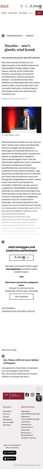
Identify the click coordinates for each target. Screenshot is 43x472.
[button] (4, 6)
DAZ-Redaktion (8, 308)
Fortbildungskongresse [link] (14, 36)
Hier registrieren (13, 269)
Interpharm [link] (29, 36)
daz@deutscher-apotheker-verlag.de (18, 311)
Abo (39, 13)
